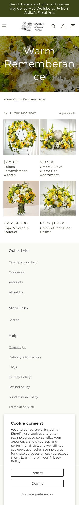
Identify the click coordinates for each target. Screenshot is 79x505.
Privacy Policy (20, 377)
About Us (16, 292)
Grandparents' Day (23, 262)
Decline (37, 483)
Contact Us (17, 347)
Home (7, 99)
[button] (53, 26)
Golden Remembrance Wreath (15, 171)
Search (14, 320)
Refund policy (19, 387)
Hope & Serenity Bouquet (16, 230)
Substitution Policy (23, 397)
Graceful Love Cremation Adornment (51, 171)
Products (16, 282)
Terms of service (21, 407)
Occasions (17, 272)
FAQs (13, 367)
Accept (37, 473)
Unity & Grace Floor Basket (56, 230)
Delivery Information (25, 357)
